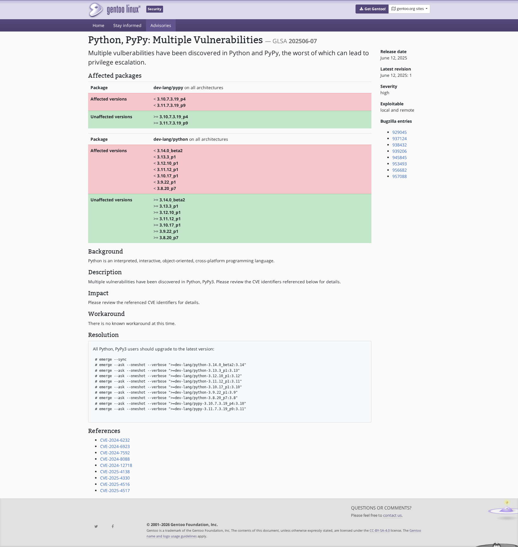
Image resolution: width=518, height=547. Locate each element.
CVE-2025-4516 (115, 484)
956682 (399, 170)
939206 (399, 151)
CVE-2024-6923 (115, 446)
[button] (372, 9)
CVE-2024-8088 (115, 459)
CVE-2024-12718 (116, 465)
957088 (399, 176)
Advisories (160, 25)
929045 (399, 132)
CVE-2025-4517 (115, 490)
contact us (392, 515)
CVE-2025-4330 (115, 478)
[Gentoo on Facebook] (112, 526)
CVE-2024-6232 (115, 440)
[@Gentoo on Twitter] (96, 526)
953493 (399, 164)
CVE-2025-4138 (115, 471)
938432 (399, 145)
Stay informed (127, 25)
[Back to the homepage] (114, 9)
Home (98, 25)
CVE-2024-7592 (115, 452)
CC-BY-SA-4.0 (380, 530)
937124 (399, 138)
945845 (399, 157)
